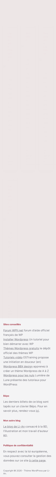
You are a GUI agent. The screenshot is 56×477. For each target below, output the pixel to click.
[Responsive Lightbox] (46, 63)
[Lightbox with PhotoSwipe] (10, 70)
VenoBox (28, 37)
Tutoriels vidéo (12, 357)
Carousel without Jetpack (10, 200)
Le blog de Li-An (14, 426)
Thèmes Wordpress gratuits (21, 348)
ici (37, 410)
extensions (13, 27)
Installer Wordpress (15, 339)
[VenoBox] (28, 50)
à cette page (37, 460)
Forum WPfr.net (13, 330)
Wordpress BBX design (18, 366)
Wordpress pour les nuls (18, 375)
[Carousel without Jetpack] (10, 223)
